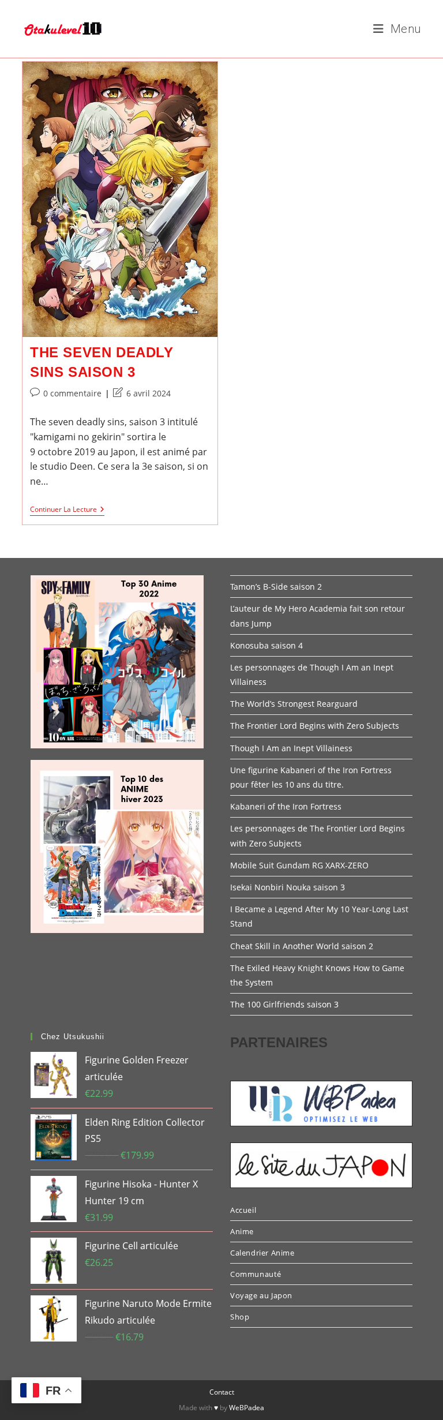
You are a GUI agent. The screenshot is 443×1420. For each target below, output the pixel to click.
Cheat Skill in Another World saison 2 (301, 946)
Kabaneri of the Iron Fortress (285, 806)
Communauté (255, 1274)
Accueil (243, 1210)
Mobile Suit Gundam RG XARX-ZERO (299, 865)
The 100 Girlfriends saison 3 (284, 1004)
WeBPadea (246, 1407)
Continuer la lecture (67, 510)
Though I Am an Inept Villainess (291, 748)
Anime (242, 1231)
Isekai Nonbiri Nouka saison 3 (287, 887)
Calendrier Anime (262, 1252)
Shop (239, 1317)
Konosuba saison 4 (266, 645)
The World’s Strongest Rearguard (294, 703)
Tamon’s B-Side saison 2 (276, 586)
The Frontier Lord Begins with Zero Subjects (314, 725)
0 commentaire (72, 393)
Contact (221, 1392)
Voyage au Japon (261, 1295)
